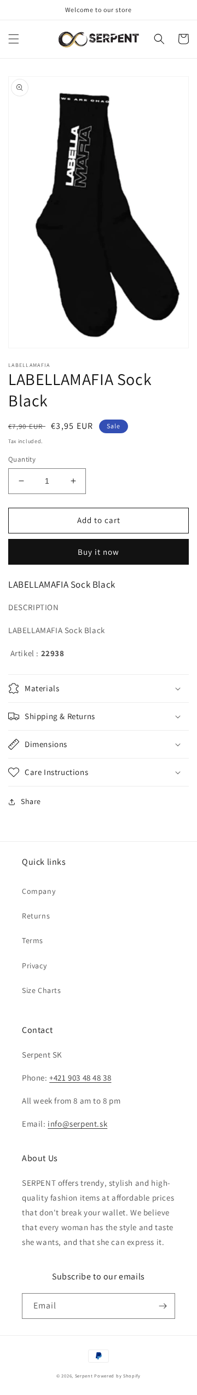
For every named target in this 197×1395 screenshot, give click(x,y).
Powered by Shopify (117, 1376)
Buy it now (98, 552)
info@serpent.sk (77, 1123)
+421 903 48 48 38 (80, 1077)
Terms (32, 940)
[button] (14, 39)
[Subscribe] (162, 1306)
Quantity (22, 459)
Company (38, 891)
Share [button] (31, 801)
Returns (36, 916)
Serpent (84, 1376)
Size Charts (41, 990)
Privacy (34, 966)
